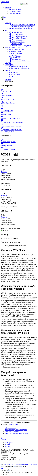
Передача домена (15, 51)
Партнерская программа (18, 66)
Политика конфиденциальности (16, 433)
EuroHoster (5, 2)
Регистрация (16, 11)
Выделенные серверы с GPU (22, 28)
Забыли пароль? (15, 13)
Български (9, 443)
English (7, 444)
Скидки (8, 63)
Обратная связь (14, 74)
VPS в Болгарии (17, 34)
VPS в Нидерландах (19, 36)
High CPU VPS (17, 32)
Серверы (8, 23)
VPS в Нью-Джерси (18, 38)
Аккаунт (8, 8)
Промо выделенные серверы (22, 26)
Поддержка (9, 70)
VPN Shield (13, 55)
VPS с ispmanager (18, 40)
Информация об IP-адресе (20, 61)
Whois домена (16, 59)
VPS (6, 30)
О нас (11, 76)
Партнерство (9, 65)
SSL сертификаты (15, 53)
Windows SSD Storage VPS (21, 46)
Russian (3, 439)
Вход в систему (17, 9)
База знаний (13, 72)
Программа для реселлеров (19, 68)
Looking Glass (13, 424)
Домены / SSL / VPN (12, 47)
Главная (8, 80)
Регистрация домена (16, 49)
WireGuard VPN (15, 57)
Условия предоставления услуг (16, 430)
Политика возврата (12, 432)
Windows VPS (16, 44)
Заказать (4, 172)
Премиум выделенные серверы (23, 25)
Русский (8, 446)
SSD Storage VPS (17, 42)
